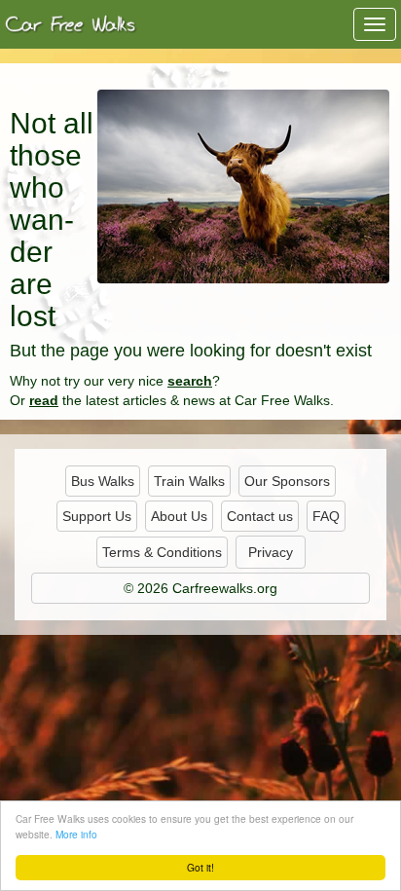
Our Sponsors (287, 481)
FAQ (326, 516)
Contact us (260, 516)
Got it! (200, 867)
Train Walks (189, 481)
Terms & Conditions (162, 552)
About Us (179, 516)
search (189, 381)
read (43, 400)
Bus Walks (102, 481)
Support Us (96, 516)
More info (76, 834)
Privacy (270, 552)
